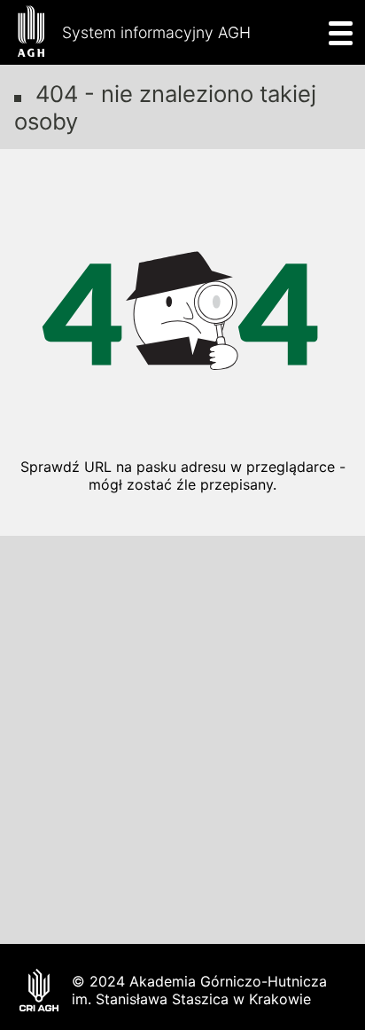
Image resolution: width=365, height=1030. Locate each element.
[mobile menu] (335, 32)
